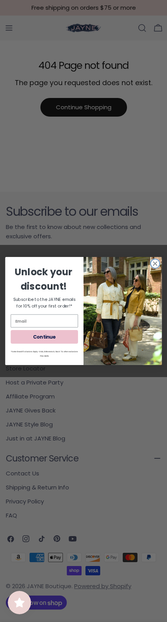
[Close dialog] (155, 263)
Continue (44, 337)
